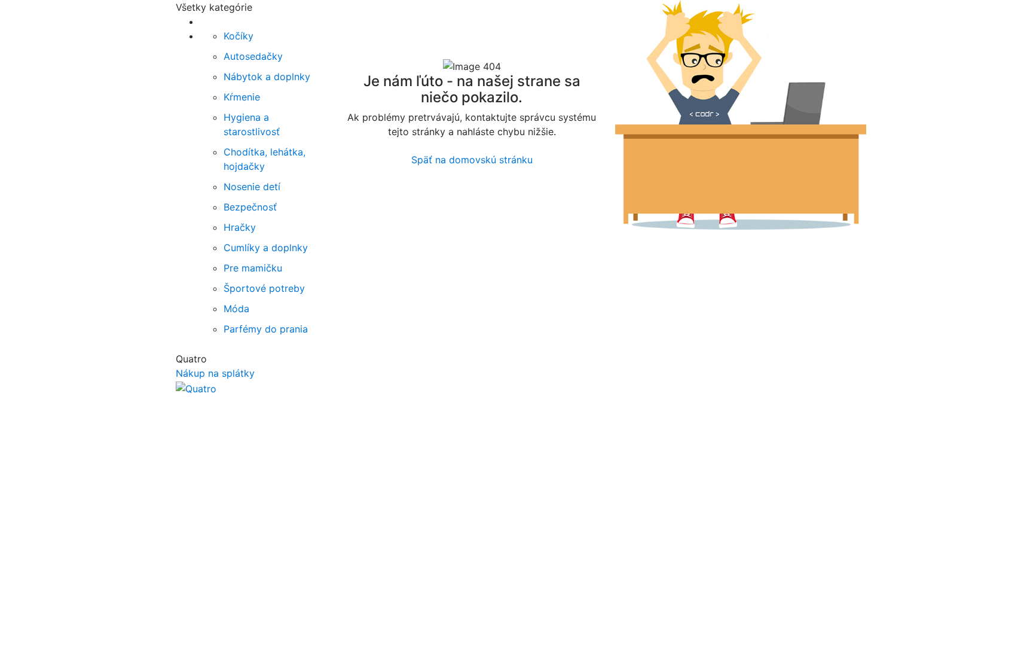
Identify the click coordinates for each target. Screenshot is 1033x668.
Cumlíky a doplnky (266, 248)
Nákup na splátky (215, 373)
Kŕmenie (242, 97)
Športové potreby (264, 288)
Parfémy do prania (266, 329)
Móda (236, 309)
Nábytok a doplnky (267, 77)
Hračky (240, 227)
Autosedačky (253, 56)
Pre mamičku (253, 268)
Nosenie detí (252, 187)
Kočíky (238, 36)
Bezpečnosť (250, 207)
